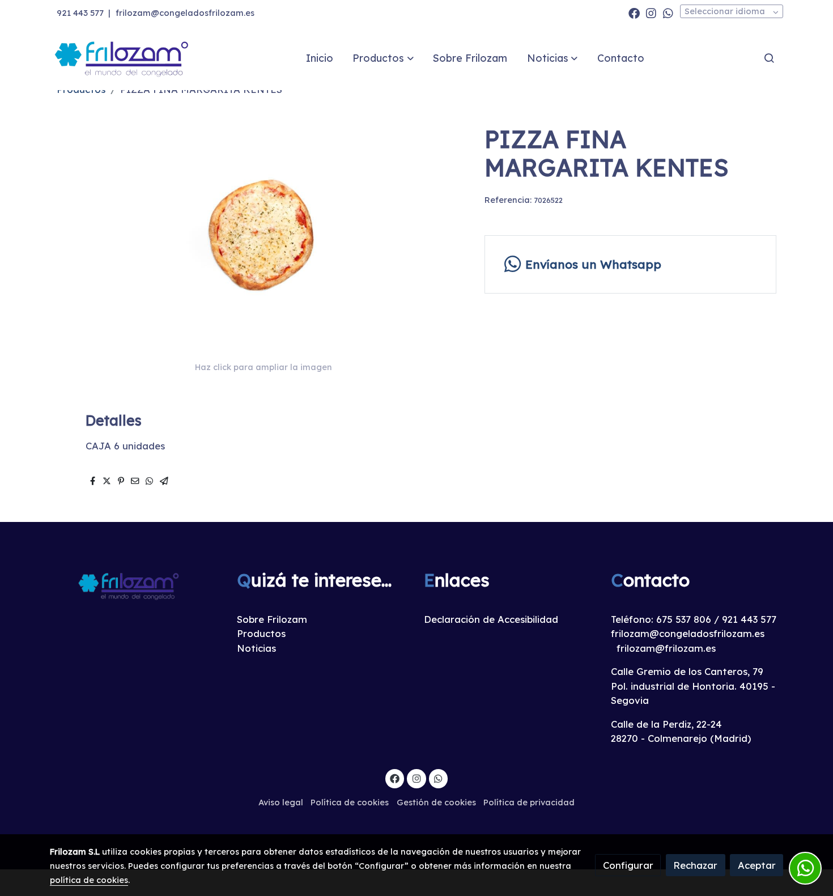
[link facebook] (634, 12)
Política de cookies (350, 802)
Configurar (628, 865)
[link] (122, 58)
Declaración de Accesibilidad (491, 619)
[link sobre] (136, 586)
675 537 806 (683, 619)
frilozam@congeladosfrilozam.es (185, 12)
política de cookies (89, 879)
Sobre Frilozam (272, 619)
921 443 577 (80, 12)
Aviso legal (280, 802)
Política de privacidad (529, 802)
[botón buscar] (769, 57)
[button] (383, 58)
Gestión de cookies (436, 802)
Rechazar (695, 865)
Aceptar (757, 865)
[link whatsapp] (668, 12)
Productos (261, 633)
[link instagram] (651, 12)
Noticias (256, 648)
